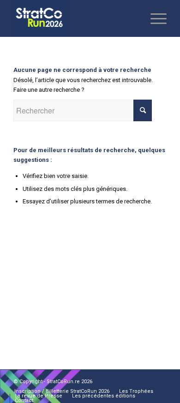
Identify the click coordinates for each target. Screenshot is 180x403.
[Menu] (154, 18)
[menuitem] (62, 391)
